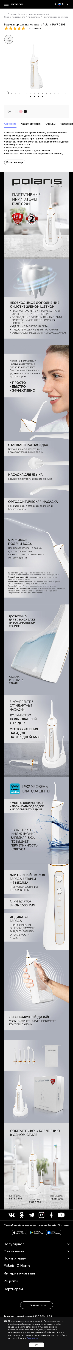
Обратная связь (36, 1305)
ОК (36, 1345)
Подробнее (32, 1338)
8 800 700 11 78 (42, 1316)
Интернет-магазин (19, 1273)
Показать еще (14, 162)
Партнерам (13, 1289)
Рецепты (11, 1281)
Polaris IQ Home (17, 1265)
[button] (7, 93)
